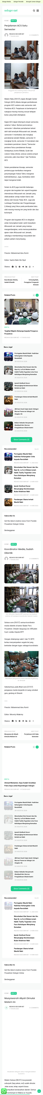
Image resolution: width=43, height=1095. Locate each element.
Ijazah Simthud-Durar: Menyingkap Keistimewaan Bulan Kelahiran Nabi (26, 385)
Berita (13, 21)
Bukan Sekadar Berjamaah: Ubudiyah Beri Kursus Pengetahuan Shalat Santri (24, 425)
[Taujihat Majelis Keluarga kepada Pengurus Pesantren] (21, 312)
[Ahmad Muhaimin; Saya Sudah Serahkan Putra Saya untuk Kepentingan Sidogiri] (21, 764)
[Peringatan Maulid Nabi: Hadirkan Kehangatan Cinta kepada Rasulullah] (8, 356)
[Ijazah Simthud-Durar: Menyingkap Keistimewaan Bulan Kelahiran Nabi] (8, 386)
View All (37, 449)
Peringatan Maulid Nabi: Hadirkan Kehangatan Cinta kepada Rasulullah (26, 356)
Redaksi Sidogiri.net (16, 34)
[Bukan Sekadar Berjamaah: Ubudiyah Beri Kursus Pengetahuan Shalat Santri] (8, 426)
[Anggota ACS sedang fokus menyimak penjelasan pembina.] (21, 76)
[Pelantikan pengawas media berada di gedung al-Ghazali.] (21, 664)
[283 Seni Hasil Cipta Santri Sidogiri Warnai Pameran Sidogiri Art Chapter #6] (8, 412)
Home (6, 21)
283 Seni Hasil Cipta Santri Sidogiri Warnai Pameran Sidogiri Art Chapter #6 (27, 411)
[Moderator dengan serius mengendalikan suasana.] (21, 1053)
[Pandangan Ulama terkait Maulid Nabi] (8, 400)
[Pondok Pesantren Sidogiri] (11, 10)
